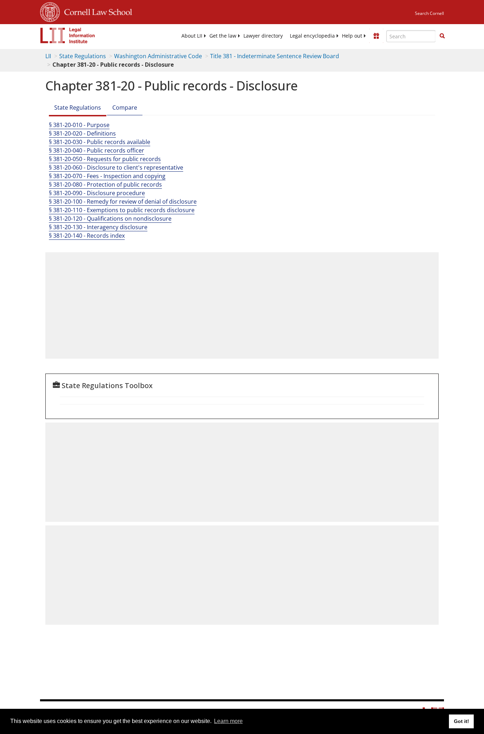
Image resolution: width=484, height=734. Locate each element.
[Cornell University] (50, 11)
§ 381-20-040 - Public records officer (96, 150)
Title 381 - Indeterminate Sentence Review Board (274, 56)
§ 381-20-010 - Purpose (79, 125)
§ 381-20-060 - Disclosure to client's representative (116, 167)
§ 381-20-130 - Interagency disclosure (98, 227)
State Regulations (82, 56)
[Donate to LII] (376, 36)
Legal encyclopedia (312, 36)
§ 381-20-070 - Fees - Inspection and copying (107, 176)
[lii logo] (67, 35)
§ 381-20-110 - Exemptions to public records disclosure (122, 210)
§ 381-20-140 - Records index (87, 235)
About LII (191, 36)
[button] (442, 35)
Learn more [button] (228, 721)
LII (48, 56)
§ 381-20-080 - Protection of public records (105, 184)
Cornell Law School (96, 11)
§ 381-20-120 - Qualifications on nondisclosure (110, 218)
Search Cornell (429, 13)
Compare (124, 107)
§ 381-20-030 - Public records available (99, 142)
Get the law (222, 36)
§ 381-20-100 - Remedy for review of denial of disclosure (123, 201)
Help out (352, 36)
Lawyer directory (263, 36)
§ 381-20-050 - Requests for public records (105, 159)
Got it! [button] (461, 721)
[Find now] (442, 36)
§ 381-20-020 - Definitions (82, 133)
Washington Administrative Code (158, 56)
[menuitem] (192, 35)
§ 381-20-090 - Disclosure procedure (97, 193)
